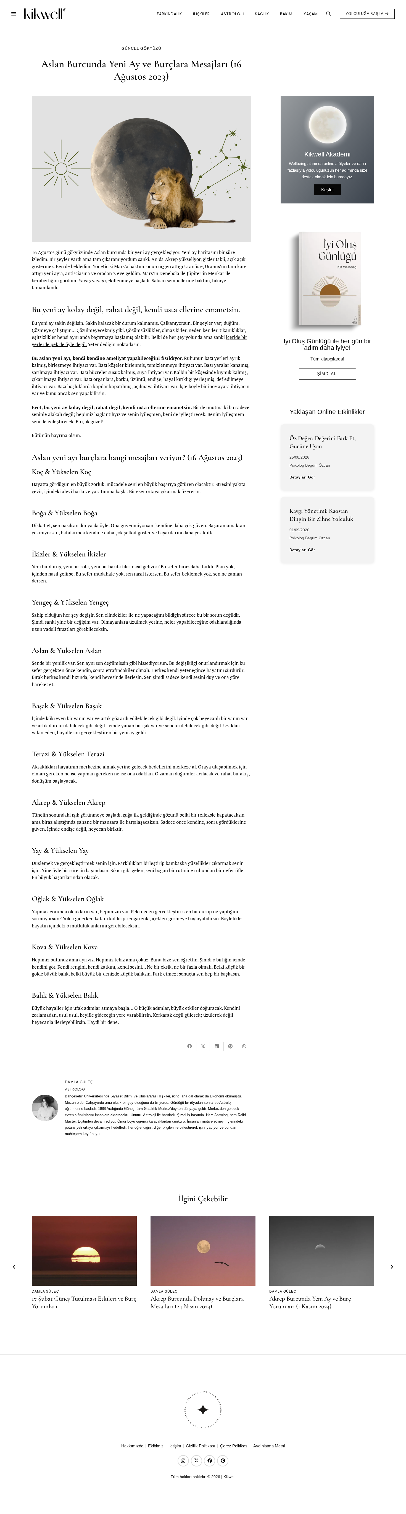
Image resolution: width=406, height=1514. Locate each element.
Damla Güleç (79, 1082)
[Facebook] (209, 1460)
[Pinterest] (222, 1460)
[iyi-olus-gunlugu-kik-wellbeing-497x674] (325, 282)
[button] (14, 14)
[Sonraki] (392, 1267)
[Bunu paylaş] (189, 1046)
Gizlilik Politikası (200, 1446)
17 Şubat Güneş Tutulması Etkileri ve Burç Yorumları (84, 1302)
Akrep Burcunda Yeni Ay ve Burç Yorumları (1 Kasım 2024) (310, 1302)
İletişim (174, 1446)
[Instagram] (183, 1460)
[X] (196, 1460)
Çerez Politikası (234, 1446)
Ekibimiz (156, 1446)
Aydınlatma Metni (269, 1446)
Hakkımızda (132, 1446)
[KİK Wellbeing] (45, 13)
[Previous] (14, 1267)
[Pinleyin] (230, 1046)
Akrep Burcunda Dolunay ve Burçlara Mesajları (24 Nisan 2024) (197, 1302)
